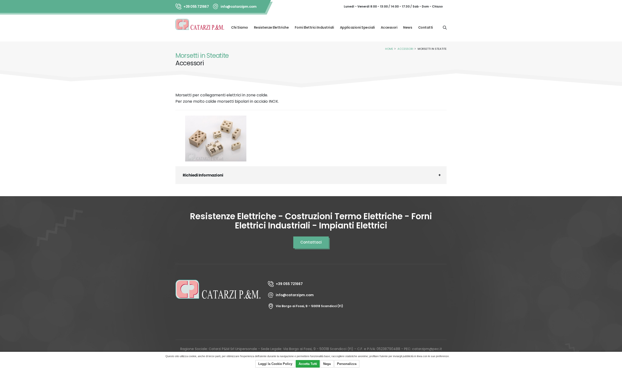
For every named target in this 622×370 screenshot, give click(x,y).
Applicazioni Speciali (357, 27)
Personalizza (346, 364)
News (407, 27)
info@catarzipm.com (238, 6)
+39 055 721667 (196, 6)
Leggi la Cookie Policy (275, 364)
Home (389, 49)
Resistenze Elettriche (271, 27)
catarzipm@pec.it (427, 348)
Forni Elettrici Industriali (314, 27)
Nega (327, 364)
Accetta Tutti (308, 364)
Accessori (389, 27)
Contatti (425, 27)
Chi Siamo (239, 27)
